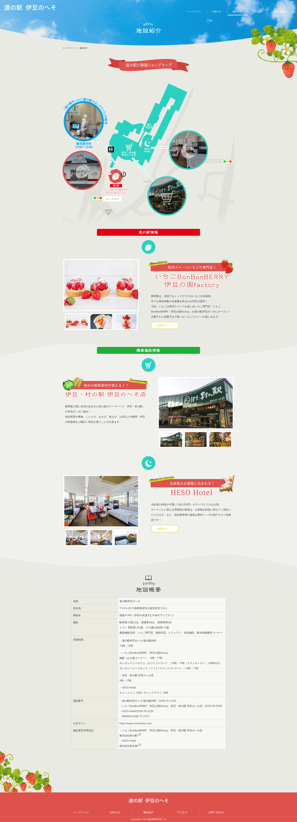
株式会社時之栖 (128, 745)
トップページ (194, 11)
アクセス (257, 11)
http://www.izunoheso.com (135, 723)
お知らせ (216, 11)
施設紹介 (237, 11)
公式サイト (163, 325)
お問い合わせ (280, 11)
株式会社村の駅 (128, 735)
